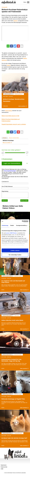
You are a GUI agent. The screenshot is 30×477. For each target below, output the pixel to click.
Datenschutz (4, 467)
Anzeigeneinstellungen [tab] (22, 225)
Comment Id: (5, 181)
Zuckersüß (4, 7)
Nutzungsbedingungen (10, 170)
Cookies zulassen (15, 250)
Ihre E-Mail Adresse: (7, 186)
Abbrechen (4, 200)
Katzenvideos (8, 110)
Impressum (3, 465)
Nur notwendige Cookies (15, 254)
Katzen (8, 65)
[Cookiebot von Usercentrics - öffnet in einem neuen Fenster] (22, 221)
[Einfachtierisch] (8, 2)
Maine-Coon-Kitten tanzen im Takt (10, 115)
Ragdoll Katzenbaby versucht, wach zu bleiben (14, 124)
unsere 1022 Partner (11, 233)
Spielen (16, 20)
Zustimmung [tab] (5, 225)
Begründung (5, 191)
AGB (2, 468)
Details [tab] (12, 225)
